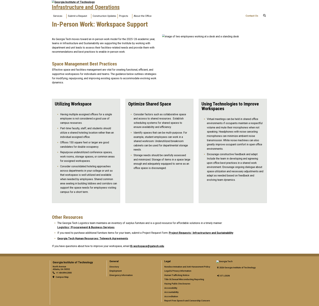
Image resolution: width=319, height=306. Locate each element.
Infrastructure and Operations (86, 7)
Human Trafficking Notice (176, 275)
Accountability (171, 292)
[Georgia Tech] (224, 262)
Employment (115, 271)
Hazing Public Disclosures (177, 283)
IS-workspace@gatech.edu (147, 246)
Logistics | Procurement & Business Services (85, 227)
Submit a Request (77, 16)
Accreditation (171, 296)
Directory (114, 266)
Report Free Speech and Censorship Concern (187, 300)
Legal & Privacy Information (177, 271)
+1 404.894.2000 (64, 272)
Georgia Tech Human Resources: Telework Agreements (92, 238)
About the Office (143, 16)
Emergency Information (121, 275)
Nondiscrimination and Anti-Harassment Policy (187, 266)
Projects (123, 16)
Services (57, 16)
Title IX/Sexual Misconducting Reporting (184, 279)
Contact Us (252, 15)
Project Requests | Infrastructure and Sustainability (201, 232)
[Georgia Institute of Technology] (73, 2)
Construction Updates (104, 16)
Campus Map (62, 277)
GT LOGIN (225, 275)
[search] (264, 16)
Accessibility (170, 288)
